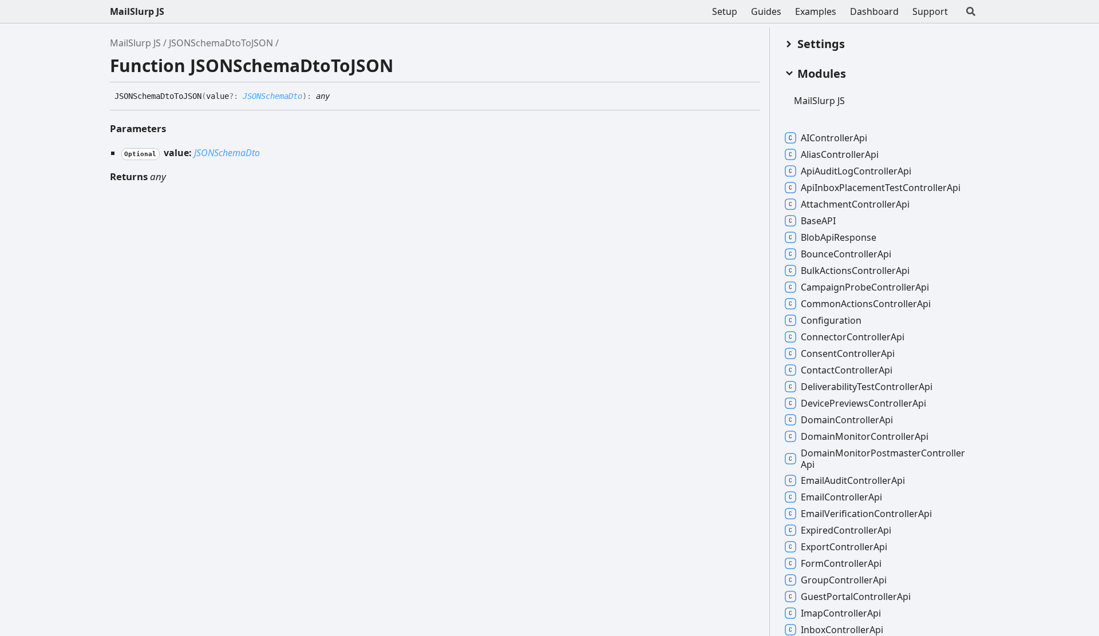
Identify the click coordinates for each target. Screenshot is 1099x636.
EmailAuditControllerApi (853, 480)
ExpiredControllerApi (846, 530)
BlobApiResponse (838, 237)
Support (930, 11)
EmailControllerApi (841, 497)
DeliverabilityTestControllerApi (866, 386)
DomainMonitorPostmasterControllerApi (883, 458)
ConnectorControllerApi (852, 337)
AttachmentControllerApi (855, 204)
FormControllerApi (841, 563)
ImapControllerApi (841, 613)
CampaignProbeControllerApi (865, 287)
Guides (766, 11)
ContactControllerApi (846, 370)
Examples (815, 11)
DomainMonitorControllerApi (864, 436)
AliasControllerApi (840, 154)
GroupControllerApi (844, 580)
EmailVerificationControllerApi (866, 513)
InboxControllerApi (842, 629)
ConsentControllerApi (848, 353)
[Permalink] (338, 97)
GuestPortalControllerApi (856, 596)
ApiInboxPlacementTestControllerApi (880, 187)
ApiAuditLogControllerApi (856, 171)
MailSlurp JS (137, 11)
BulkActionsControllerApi (855, 270)
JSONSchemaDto (272, 96)
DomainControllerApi (847, 420)
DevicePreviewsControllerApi (863, 403)
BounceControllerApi (846, 254)
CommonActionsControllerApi (866, 303)
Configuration (831, 320)
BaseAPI (818, 220)
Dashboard (874, 11)
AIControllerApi (834, 138)
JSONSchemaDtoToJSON (221, 43)
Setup (724, 11)
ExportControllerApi (844, 546)
